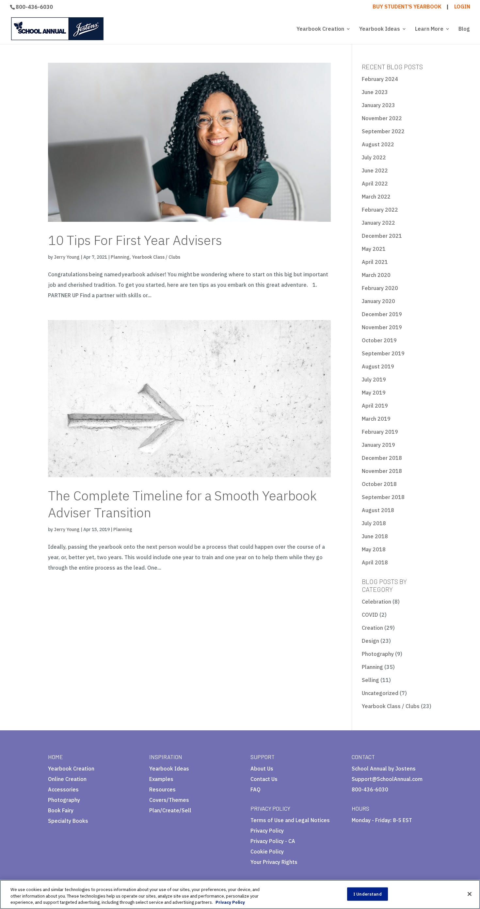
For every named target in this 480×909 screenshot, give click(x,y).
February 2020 (380, 288)
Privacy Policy (267, 830)
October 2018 (379, 484)
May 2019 (374, 392)
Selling (370, 680)
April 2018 (375, 562)
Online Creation (67, 779)
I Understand (367, 894)
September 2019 (383, 353)
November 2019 (382, 327)
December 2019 (382, 314)
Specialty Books (68, 821)
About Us (261, 768)
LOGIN (462, 7)
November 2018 (382, 471)
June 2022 (375, 170)
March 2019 (376, 418)
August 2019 (378, 366)
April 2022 (375, 183)
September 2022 (383, 131)
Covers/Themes (169, 800)
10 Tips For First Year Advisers (135, 240)
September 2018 (383, 497)
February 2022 (380, 209)
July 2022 (374, 157)
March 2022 (376, 196)
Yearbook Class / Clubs (156, 257)
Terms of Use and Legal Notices (290, 820)
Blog (464, 29)
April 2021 (375, 262)
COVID (370, 614)
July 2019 (374, 379)
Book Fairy (60, 810)
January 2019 (378, 445)
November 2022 (382, 118)
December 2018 (382, 458)
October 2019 (379, 340)
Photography (378, 654)
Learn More (429, 29)
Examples (161, 779)
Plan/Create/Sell (170, 810)
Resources (162, 789)
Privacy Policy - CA (272, 841)
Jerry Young (67, 257)
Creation (372, 628)
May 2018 (374, 549)
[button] (280, 864)
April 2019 (375, 405)
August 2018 (378, 510)
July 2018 (374, 523)
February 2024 (380, 79)
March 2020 (376, 275)
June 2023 (375, 92)
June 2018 (375, 536)
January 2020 (378, 301)
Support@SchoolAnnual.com (387, 779)
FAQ (255, 789)
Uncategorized (380, 693)
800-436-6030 (34, 7)
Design (370, 641)
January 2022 (378, 222)
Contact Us (264, 779)
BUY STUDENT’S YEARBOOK (407, 7)
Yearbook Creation (320, 29)
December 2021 (382, 236)
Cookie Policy (267, 851)
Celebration (376, 601)
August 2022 (378, 144)
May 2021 (374, 249)
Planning (120, 257)
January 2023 (378, 105)
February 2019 (380, 432)
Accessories (63, 789)
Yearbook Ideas (379, 29)
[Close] (469, 894)
